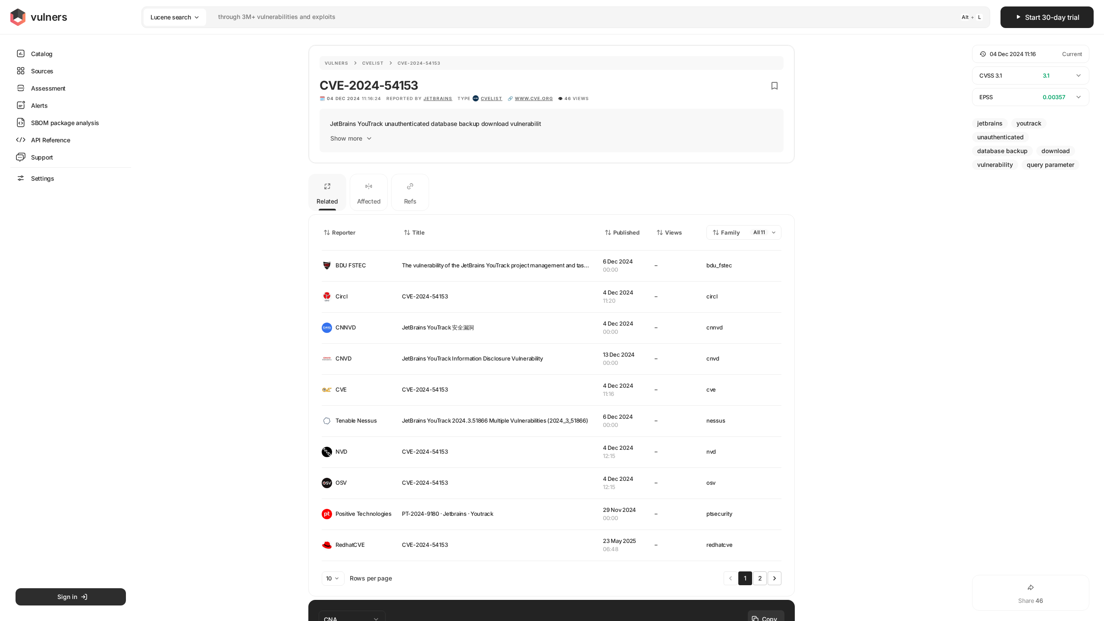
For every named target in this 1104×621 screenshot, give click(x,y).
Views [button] (673, 232)
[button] (1030, 54)
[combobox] (554, 17)
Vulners (336, 63)
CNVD (343, 358)
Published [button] (626, 232)
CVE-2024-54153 (425, 296)
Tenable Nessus (356, 420)
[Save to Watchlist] (774, 86)
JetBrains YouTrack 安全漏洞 (438, 327)
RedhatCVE (350, 544)
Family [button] (730, 232)
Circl (342, 296)
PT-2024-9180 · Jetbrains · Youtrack (447, 513)
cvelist (491, 98)
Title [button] (418, 232)
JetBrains (437, 98)
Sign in (67, 596)
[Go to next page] (774, 578)
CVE (341, 389)
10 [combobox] (329, 578)
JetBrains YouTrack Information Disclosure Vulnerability (472, 358)
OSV (341, 482)
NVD (341, 451)
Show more (346, 138)
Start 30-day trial (1052, 17)
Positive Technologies (362, 513)
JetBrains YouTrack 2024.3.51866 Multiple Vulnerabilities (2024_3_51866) (495, 420)
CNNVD (346, 327)
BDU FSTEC (351, 265)
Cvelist (373, 63)
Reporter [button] (343, 232)
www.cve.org (534, 98)
